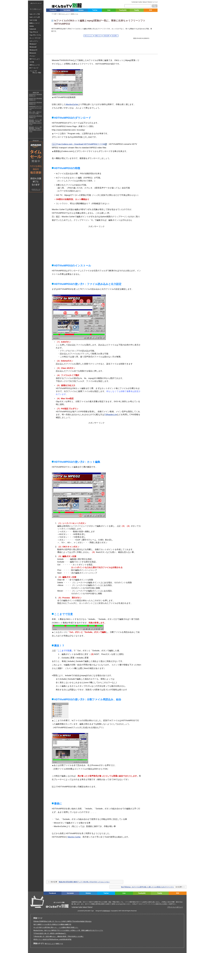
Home (150, 2)
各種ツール (98, 35)
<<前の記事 (106, 35)
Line (108, 10)
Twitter (94, 10)
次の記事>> (114, 35)
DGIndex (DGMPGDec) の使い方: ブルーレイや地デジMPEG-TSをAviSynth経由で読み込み (62, 921)
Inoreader (67, 10)
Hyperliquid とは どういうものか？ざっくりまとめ (35, 108)
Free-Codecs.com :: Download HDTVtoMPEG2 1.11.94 (81, 144)
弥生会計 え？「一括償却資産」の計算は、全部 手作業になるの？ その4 (35, 122)
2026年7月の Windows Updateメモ (35, 99)
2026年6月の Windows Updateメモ (35, 103)
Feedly (136, 10)
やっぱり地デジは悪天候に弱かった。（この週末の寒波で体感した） (55, 927)
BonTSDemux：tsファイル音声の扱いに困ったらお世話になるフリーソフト (147, 887)
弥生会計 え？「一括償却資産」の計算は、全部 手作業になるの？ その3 (35, 129)
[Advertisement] (101, 45)
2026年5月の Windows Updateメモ (35, 116)
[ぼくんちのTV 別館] (77, 897)
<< (153, 2)
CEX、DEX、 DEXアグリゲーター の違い (35, 112)
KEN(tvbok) (106, 911)
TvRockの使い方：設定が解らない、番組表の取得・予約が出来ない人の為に (58, 936)
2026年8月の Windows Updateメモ (35, 95)
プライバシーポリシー (175, 907)
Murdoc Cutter (74, 837)
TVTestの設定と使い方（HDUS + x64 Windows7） (50, 933)
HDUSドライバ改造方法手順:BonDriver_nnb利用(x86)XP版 (52, 939)
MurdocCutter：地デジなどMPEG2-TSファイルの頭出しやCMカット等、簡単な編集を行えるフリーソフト (68, 930)
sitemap (135, 2)
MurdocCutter (72, 104)
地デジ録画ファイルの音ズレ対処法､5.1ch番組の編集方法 (52, 924)
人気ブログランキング (35, 3)
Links (140, 2)
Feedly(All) (122, 10)
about (145, 2)
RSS (150, 10)
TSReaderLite (110, 414)
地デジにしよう (88, 35)
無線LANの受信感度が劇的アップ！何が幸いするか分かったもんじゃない (84, 882)
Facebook (53, 10)
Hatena (80, 10)
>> (156, 2)
